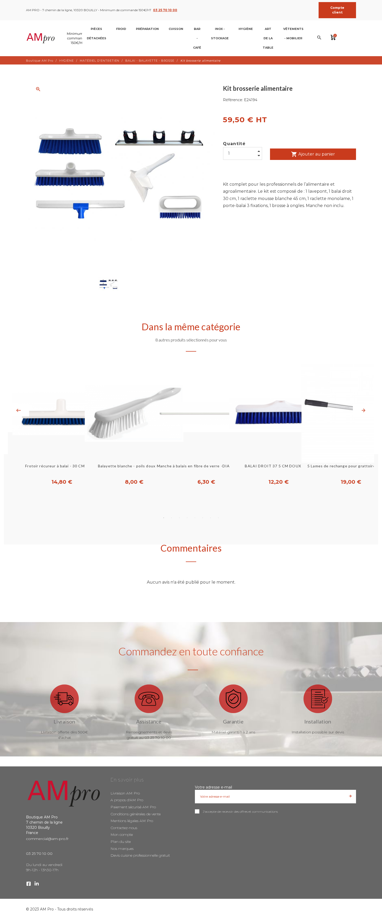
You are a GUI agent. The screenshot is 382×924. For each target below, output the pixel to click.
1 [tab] (163, 517)
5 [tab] (194, 517)
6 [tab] (202, 517)
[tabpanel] (191, 425)
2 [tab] (171, 517)
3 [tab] (179, 517)
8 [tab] (218, 517)
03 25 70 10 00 (165, 10)
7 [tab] (210, 517)
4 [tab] (187, 517)
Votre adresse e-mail (213, 787)
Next (363, 410)
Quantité (234, 143)
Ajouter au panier (313, 154)
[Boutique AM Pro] (58, 38)
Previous (18, 410)
